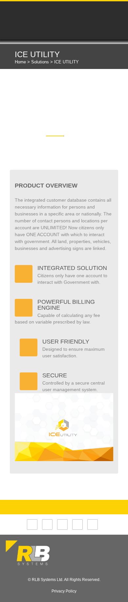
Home (20, 61)
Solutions (40, 61)
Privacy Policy (64, 591)
